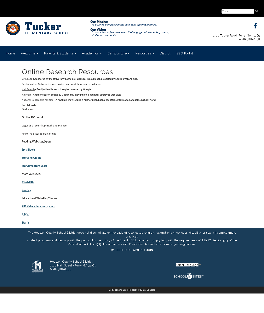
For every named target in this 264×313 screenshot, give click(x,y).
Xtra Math (28, 182)
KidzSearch (28, 89)
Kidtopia (26, 94)
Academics (91, 53)
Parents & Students (59, 53)
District (165, 53)
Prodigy (26, 190)
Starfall (26, 222)
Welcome (28, 53)
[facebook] (255, 26)
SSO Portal (184, 53)
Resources (143, 53)
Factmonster (29, 84)
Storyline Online (31, 158)
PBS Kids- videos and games (38, 206)
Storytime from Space (35, 166)
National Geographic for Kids (38, 100)
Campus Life (117, 53)
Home (10, 53)
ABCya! (26, 214)
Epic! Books (28, 149)
